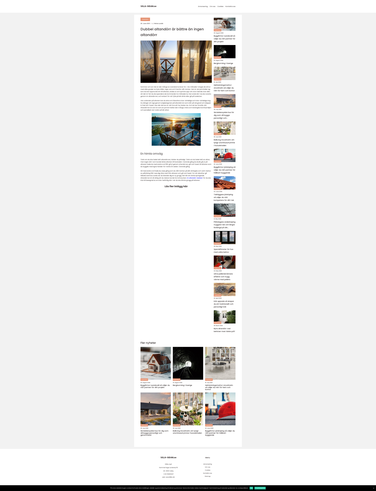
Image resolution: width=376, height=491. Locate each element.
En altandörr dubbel (194, 178)
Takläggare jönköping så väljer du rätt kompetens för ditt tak (224, 197)
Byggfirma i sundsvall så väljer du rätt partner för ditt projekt (224, 39)
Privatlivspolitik (260, 488)
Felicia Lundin (158, 23)
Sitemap (208, 476)
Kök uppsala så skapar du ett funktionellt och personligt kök (224, 304)
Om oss (212, 6)
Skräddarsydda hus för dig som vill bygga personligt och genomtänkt (224, 115)
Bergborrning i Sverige (223, 63)
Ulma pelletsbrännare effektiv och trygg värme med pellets (223, 277)
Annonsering (203, 6)
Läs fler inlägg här (176, 186)
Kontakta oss (230, 6)
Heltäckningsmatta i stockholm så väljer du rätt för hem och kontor (224, 88)
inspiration (145, 19)
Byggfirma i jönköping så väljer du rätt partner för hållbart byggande (224, 170)
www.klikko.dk (170, 477)
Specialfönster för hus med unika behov (223, 250)
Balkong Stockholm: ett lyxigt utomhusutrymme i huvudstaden (224, 143)
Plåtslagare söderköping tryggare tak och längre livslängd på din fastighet (224, 225)
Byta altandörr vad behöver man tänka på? (224, 330)
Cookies (220, 6)
